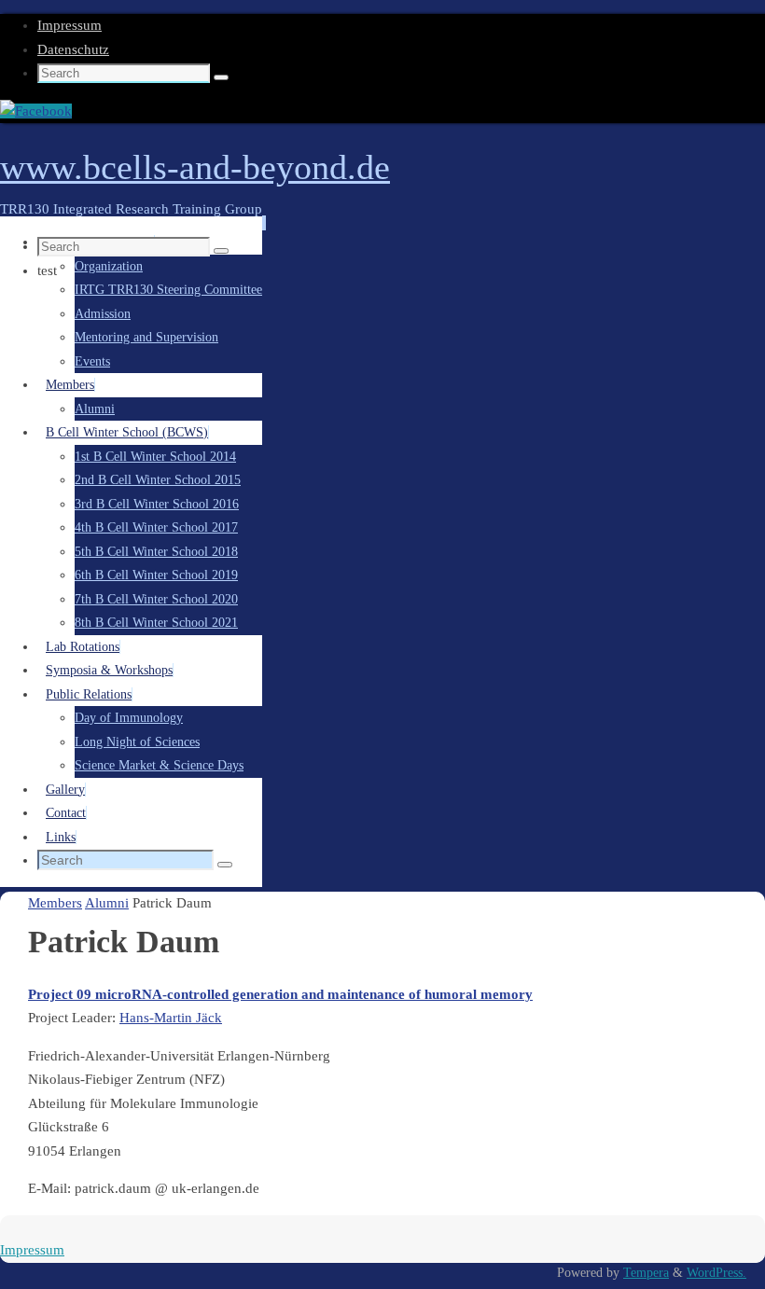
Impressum (69, 25)
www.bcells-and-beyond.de (195, 167)
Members (55, 902)
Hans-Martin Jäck (170, 1017)
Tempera (646, 1273)
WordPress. (716, 1273)
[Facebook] (36, 111)
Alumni (107, 902)
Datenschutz (73, 49)
